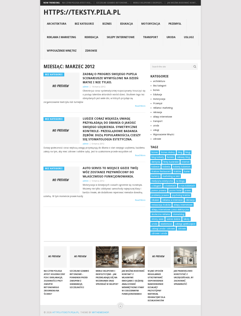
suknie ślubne (173, 219)
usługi (189, 37)
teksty (186, 219)
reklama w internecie (172, 200)
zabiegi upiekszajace (185, 223)
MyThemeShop (100, 312)
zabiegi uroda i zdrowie (163, 228)
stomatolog (178, 214)
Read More (140, 106)
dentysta (155, 162)
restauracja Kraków (161, 204)
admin (86, 86)
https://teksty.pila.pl (82, 12)
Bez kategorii (84, 23)
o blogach (156, 185)
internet (186, 162)
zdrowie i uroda (159, 233)
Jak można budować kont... (182, 3)
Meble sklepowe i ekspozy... (148, 3)
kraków (177, 171)
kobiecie (155, 166)
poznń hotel (175, 190)
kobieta (166, 166)
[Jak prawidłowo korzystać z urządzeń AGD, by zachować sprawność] (185, 257)
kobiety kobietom (182, 166)
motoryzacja (150, 23)
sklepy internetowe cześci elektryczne (170, 209)
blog (180, 152)
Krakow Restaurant (161, 171)
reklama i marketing (61, 37)
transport (150, 37)
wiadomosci (166, 223)
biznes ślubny (168, 152)
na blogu (180, 181)
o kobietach (170, 185)
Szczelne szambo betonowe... (112, 3)
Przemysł (175, 23)
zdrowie (91, 50)
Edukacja (126, 23)
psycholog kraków (181, 195)
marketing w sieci (171, 176)
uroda (171, 37)
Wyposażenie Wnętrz (62, 50)
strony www (157, 219)
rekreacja (91, 37)
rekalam (155, 200)
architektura (56, 23)
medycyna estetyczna (162, 181)
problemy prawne (160, 195)
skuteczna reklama (160, 214)
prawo (188, 190)
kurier (187, 171)
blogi (187, 152)
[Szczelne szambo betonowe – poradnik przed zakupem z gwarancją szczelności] (81, 257)
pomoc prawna (158, 190)
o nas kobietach (187, 185)
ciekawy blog (183, 157)
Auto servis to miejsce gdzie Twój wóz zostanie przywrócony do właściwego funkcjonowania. (110, 172)
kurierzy (155, 176)
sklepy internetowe (120, 37)
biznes (107, 23)
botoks (170, 157)
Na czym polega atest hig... (77, 3)
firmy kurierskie (171, 162)
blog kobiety (157, 157)
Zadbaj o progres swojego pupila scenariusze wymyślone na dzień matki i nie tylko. (110, 78)
